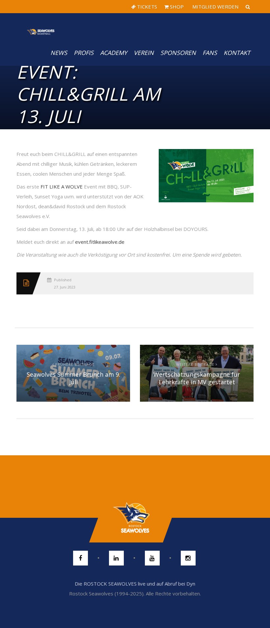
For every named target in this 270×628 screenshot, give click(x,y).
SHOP (176, 6)
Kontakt (237, 53)
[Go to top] (135, 517)
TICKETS (146, 6)
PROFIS (84, 53)
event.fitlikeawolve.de (99, 242)
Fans (209, 53)
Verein (144, 53)
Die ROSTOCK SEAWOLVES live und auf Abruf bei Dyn (135, 583)
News (58, 53)
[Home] (40, 26)
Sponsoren (178, 53)
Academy (113, 53)
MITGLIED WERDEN (214, 6)
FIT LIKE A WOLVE (61, 186)
